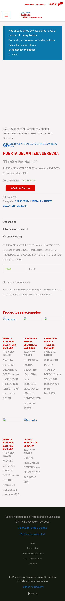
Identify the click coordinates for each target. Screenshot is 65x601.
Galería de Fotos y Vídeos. (32, 527)
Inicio (5, 129)
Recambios (32, 548)
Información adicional (15, 229)
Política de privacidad (32, 534)
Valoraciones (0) (12, 236)
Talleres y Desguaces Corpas (31, 17)
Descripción (9, 221)
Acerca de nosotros (32, 558)
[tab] (32, 222)
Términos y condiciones (32, 553)
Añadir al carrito (20, 188)
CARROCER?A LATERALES (24, 129)
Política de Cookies (32, 586)
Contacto (32, 564)
